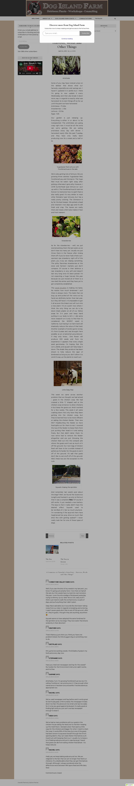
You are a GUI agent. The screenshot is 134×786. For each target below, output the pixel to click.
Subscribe (85, 33)
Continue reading (67, 39)
